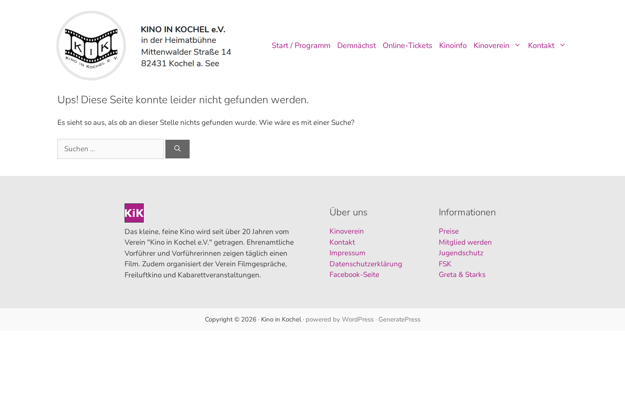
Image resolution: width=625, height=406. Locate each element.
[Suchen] (177, 149)
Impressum (348, 253)
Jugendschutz (461, 253)
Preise (449, 231)
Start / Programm (301, 45)
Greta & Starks (462, 274)
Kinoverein (491, 45)
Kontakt (541, 45)
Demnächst (356, 45)
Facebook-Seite (354, 274)
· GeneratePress (397, 319)
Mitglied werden (465, 242)
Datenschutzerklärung (366, 264)
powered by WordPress (340, 319)
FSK (445, 264)
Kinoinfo (453, 45)
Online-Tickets (407, 45)
